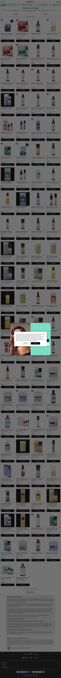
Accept (35, 343)
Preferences (25, 343)
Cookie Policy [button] (39, 339)
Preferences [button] (35, 340)
